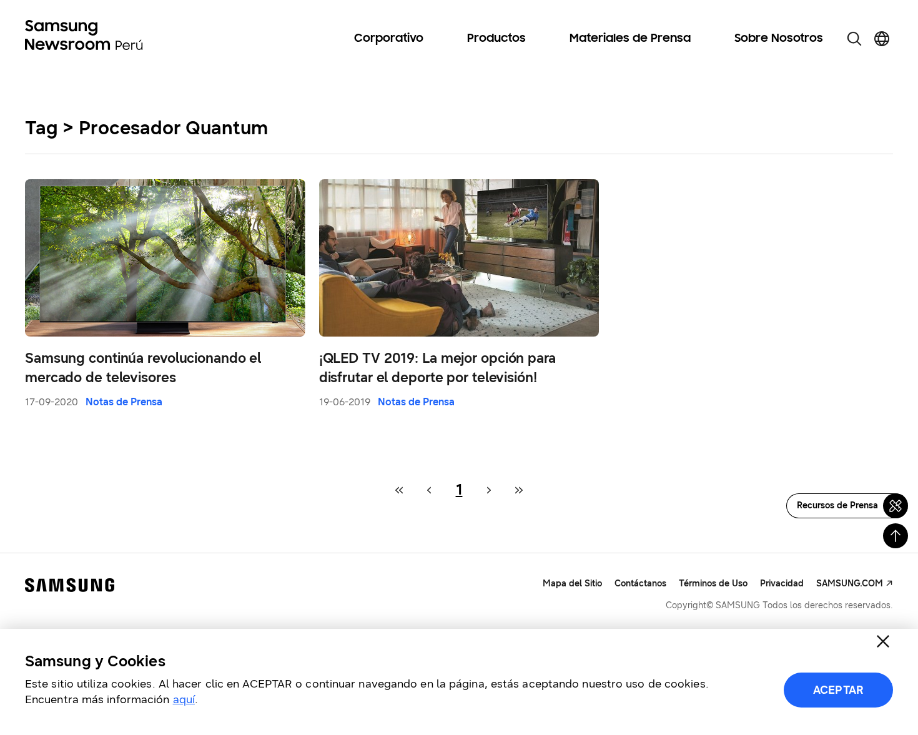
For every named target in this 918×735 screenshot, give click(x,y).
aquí (184, 699)
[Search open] (854, 38)
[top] (895, 535)
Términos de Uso (713, 583)
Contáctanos (640, 583)
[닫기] (883, 641)
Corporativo (388, 38)
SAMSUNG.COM (849, 583)
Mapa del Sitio (572, 583)
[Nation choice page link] (882, 38)
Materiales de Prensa (630, 38)
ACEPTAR (838, 690)
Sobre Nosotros (778, 38)
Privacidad (782, 583)
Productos (496, 38)
